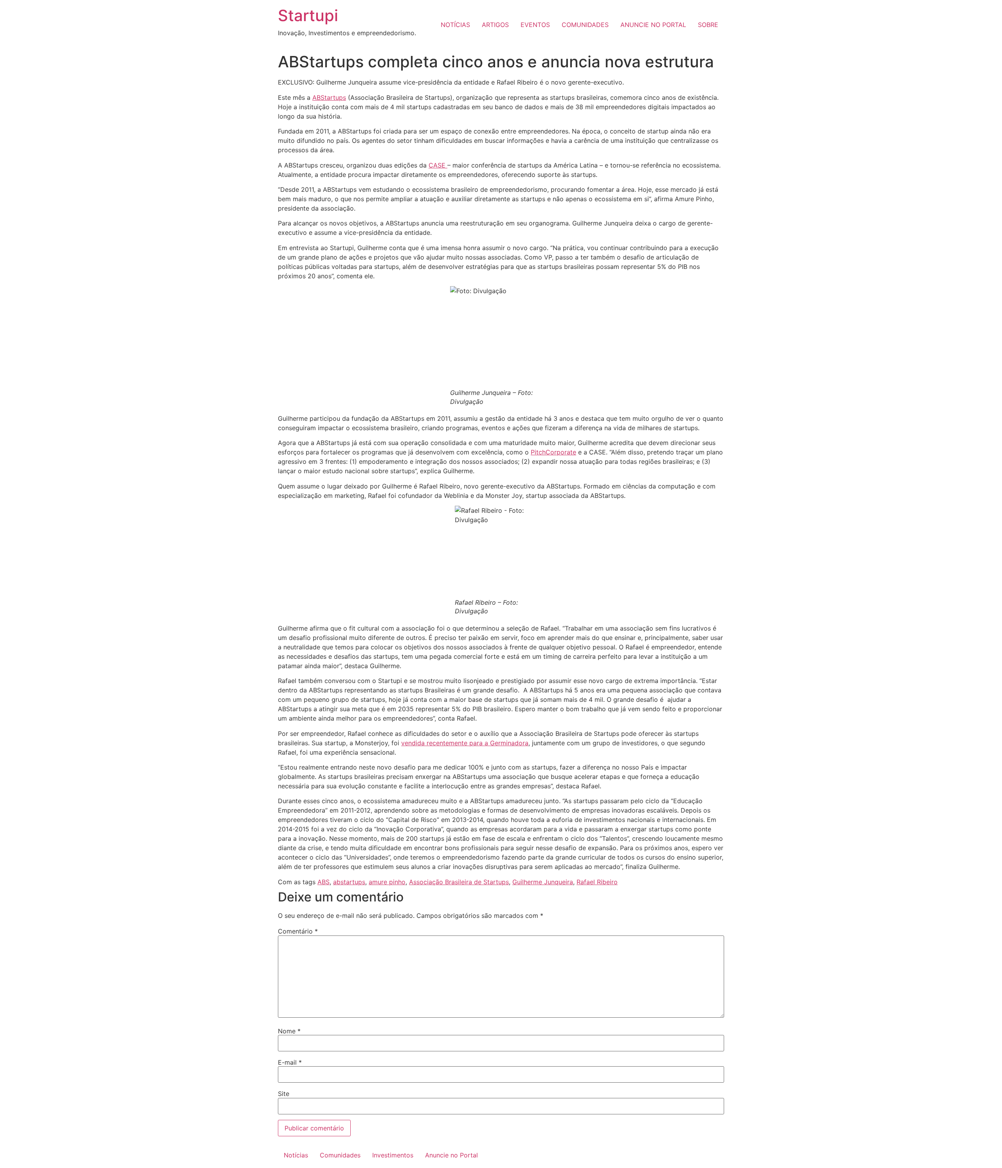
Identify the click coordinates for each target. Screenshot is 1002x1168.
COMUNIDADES (585, 25)
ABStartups (329, 97)
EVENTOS (535, 25)
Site (283, 1093)
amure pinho (387, 882)
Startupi (308, 15)
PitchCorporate (553, 452)
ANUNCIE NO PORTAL (653, 25)
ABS (323, 882)
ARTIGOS (495, 25)
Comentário (298, 931)
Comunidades (340, 1155)
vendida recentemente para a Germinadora (464, 743)
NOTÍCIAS (455, 25)
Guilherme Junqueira (542, 882)
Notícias (296, 1155)
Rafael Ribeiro (597, 882)
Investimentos (392, 1155)
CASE (438, 165)
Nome (289, 1031)
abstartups (349, 882)
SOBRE (708, 25)
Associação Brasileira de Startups (459, 882)
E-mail (290, 1062)
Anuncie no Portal (451, 1155)
